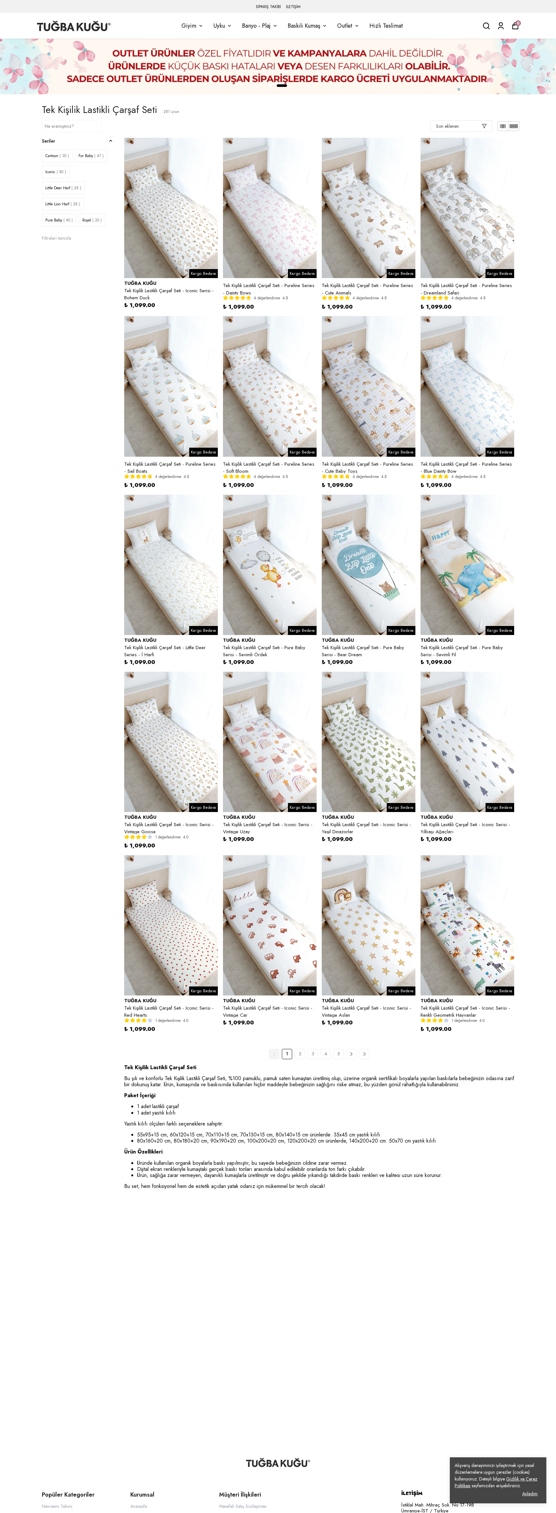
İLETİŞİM (293, 7)
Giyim (188, 26)
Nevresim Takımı (57, 1506)
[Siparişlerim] (501, 26)
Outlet (344, 26)
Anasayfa (138, 1506)
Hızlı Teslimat (386, 26)
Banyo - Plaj (256, 26)
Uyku (219, 26)
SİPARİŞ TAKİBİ (268, 7)
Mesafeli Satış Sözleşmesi (242, 1506)
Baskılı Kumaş (304, 26)
